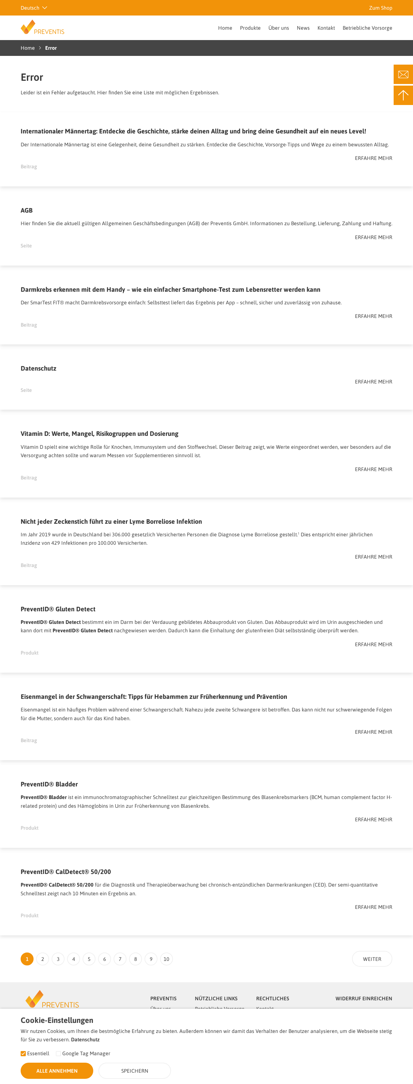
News (303, 28)
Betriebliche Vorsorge (367, 28)
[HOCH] (403, 95)
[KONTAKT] (403, 74)
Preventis (163, 998)
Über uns (278, 28)
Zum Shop (380, 8)
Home (225, 28)
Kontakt (326, 28)
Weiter (372, 959)
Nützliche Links (216, 998)
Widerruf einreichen (364, 998)
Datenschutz (85, 1039)
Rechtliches (272, 998)
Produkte (250, 28)
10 (166, 959)
